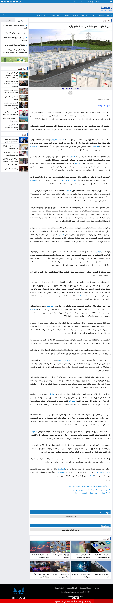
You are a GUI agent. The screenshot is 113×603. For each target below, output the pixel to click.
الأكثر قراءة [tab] (7, 20)
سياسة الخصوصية (85, 587)
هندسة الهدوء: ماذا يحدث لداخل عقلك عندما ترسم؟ (10, 90)
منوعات (66, 15)
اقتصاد (92, 15)
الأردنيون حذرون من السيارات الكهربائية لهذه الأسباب (87, 486)
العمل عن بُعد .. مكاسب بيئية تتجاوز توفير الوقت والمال (11, 105)
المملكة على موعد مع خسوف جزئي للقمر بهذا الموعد (11, 127)
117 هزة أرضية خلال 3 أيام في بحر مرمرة (10, 119)
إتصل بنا (90, 1)
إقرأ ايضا (106, 538)
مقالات (75, 15)
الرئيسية (109, 15)
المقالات (98, 1)
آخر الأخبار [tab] (21, 20)
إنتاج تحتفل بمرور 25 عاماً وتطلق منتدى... (41, 575)
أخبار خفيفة (21, 68)
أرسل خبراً (82, 1)
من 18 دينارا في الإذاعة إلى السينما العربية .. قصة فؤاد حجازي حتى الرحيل (10, 161)
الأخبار (105, 1)
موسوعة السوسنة (41, 15)
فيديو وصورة (55, 15)
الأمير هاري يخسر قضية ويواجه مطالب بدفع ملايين (10, 112)
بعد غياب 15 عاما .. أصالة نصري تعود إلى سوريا (11, 153)
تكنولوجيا (106, 20)
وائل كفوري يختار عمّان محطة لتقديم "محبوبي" (11, 140)
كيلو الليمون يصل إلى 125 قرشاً (15, 32)
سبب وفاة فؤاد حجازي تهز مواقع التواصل (10, 146)
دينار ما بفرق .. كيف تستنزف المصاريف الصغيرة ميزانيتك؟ (10, 83)
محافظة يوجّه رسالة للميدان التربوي (14, 44)
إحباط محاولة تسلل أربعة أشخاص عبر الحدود (73, 601)
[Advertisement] (47, 8)
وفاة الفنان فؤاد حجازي (11, 168)
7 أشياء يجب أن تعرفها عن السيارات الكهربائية (90, 492)
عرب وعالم (84, 15)
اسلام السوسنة (59, 587)
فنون (24, 134)
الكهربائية (53, 139)
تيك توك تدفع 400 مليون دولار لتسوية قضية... (102, 555)
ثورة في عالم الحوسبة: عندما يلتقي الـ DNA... (40, 555)
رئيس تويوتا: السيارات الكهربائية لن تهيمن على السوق (87, 489)
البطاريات (95, 146)
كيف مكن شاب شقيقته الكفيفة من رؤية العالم (83, 555)
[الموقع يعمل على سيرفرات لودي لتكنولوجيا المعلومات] (75, 597)
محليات (101, 15)
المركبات (61, 139)
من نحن (75, 1)
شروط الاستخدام (72, 587)
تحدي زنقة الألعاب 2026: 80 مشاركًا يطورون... (61, 575)
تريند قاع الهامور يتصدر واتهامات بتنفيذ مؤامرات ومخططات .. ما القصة (15, 50)
